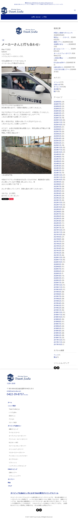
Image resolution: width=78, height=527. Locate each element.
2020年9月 (59, 264)
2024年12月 (59, 147)
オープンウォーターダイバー (17, 436)
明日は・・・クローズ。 (62, 37)
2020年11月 (59, 260)
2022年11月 (59, 205)
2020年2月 (59, 280)
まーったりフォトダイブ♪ (62, 53)
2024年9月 (59, 154)
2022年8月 (59, 212)
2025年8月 (59, 129)
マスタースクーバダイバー (17, 452)
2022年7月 (59, 214)
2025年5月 (59, 136)
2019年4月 (59, 303)
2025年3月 (59, 141)
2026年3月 (59, 113)
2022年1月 (59, 228)
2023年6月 (59, 189)
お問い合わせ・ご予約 (39, 17)
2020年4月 (59, 276)
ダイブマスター (13, 459)
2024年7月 (59, 159)
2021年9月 (59, 237)
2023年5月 (59, 191)
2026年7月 (59, 104)
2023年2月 (59, 198)
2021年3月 (59, 250)
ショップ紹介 (12, 406)
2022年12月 (59, 202)
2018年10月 (59, 317)
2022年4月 (59, 221)
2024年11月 (59, 150)
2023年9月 (59, 182)
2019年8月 (59, 294)
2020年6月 (59, 271)
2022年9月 (59, 209)
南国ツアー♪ (58, 42)
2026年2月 (59, 115)
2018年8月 (59, 321)
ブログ (10, 486)
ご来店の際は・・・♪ (61, 58)
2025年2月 (59, 143)
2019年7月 (59, 296)
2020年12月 (59, 257)
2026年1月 (59, 118)
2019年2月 (59, 308)
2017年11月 (59, 342)
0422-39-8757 (17, 394)
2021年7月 (59, 241)
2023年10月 (59, 179)
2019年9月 (59, 292)
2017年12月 (59, 340)
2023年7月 (59, 186)
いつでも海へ (13, 412)
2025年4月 (59, 138)
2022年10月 (59, 207)
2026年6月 (59, 106)
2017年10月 (59, 344)
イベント (58, 82)
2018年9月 (59, 319)
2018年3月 (59, 333)
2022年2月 (59, 225)
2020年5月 (58, 273)
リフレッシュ (13, 462)
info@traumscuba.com (14, 391)
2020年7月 (59, 269)
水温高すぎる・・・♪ (61, 44)
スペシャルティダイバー (16, 449)
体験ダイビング (13, 429)
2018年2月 (59, 335)
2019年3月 (59, 305)
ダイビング (60, 87)
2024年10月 (59, 152)
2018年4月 (59, 331)
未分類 (57, 89)
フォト (57, 355)
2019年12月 (59, 285)
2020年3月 (59, 278)
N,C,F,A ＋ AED (13, 442)
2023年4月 (59, 193)
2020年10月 (59, 262)
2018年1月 (59, 337)
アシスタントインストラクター (18, 456)
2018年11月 (59, 315)
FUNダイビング (12, 469)
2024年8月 (59, 157)
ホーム (10, 402)
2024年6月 (59, 161)
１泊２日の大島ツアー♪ (62, 69)
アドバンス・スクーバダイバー (18, 439)
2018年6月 (59, 326)
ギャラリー (11, 479)
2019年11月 (59, 287)
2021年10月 (59, 234)
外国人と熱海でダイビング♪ (63, 33)
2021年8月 (59, 239)
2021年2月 (59, 253)
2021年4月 (59, 248)
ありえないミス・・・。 (62, 49)
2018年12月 (59, 312)
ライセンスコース (14, 432)
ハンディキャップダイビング (17, 466)
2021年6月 (59, 244)
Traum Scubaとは (14, 409)
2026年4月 (59, 111)
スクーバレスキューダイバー (17, 446)
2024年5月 (59, 163)
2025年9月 (59, 127)
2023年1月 (59, 200)
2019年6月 (59, 299)
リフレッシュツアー (15, 476)
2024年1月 (59, 173)
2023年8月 (59, 184)
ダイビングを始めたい (14, 426)
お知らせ (58, 84)
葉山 (56, 357)
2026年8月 (59, 102)
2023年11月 (59, 177)
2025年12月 (59, 120)
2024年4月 (59, 166)
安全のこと (12, 416)
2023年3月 (59, 196)
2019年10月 (59, 289)
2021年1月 (59, 255)
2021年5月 (59, 246)
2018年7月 (59, 324)
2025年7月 (59, 131)
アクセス (11, 419)
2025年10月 (59, 125)
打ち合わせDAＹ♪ (60, 62)
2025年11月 (59, 122)
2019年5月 (59, 301)
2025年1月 (59, 145)
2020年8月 (59, 267)
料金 (9, 482)
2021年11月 (59, 232)
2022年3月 (59, 223)
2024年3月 (59, 168)
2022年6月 (59, 216)
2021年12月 (59, 230)
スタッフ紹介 (13, 422)
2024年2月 (59, 170)
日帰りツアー (13, 472)
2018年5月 (59, 328)
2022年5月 (59, 218)
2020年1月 (59, 283)
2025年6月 (59, 134)
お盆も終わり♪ (59, 67)
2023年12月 (59, 175)
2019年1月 (59, 310)
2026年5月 (59, 109)
